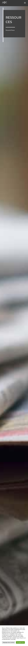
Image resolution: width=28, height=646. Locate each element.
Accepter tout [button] (20, 642)
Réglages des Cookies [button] (8, 642)
